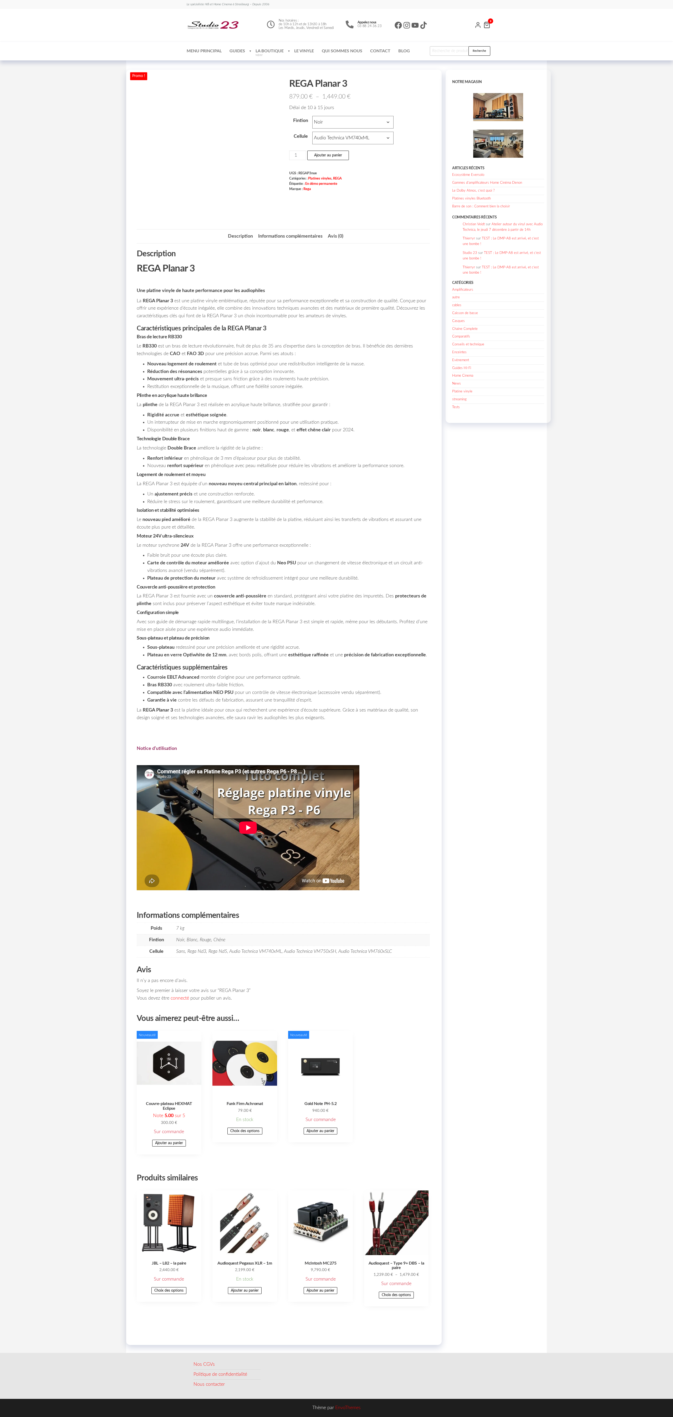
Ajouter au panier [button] (169, 1143)
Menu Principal (204, 51)
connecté (180, 998)
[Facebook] (398, 25)
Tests (456, 407)
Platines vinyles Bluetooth (471, 198)
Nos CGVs (204, 1364)
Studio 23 (470, 253)
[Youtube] (415, 25)
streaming (459, 399)
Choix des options (244, 1131)
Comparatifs (461, 336)
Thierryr (469, 238)
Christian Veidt (474, 224)
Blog (404, 51)
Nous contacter (209, 1384)
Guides (237, 51)
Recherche (479, 50)
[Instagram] (406, 25)
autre (456, 297)
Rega (307, 189)
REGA (337, 178)
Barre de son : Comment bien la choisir (481, 206)
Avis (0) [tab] (335, 236)
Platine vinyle (462, 391)
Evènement (460, 360)
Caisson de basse (465, 313)
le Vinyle (304, 51)
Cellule (301, 136)
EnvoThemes (348, 1407)
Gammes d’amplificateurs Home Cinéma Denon (487, 183)
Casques (458, 321)
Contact (380, 51)
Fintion (300, 120)
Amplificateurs (462, 289)
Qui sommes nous (342, 51)
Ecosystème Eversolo (468, 175)
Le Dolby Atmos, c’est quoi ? (473, 190)
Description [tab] (240, 236)
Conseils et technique (468, 344)
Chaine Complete (465, 329)
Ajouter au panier (328, 155)
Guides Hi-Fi (461, 368)
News (456, 383)
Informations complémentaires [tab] (290, 236)
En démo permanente (321, 183)
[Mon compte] (478, 24)
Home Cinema (462, 375)
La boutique (270, 53)
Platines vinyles (320, 178)
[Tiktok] (423, 25)
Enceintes (459, 352)
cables (456, 305)
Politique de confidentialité (220, 1374)
